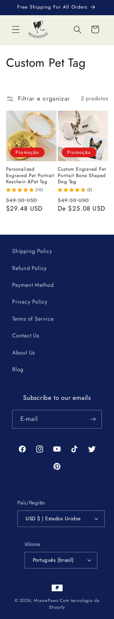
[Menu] (15, 29)
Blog (17, 369)
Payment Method (33, 285)
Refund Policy (29, 268)
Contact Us (25, 336)
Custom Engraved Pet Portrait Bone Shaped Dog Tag (82, 175)
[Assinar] (93, 419)
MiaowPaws (46, 600)
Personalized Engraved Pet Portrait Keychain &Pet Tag (30, 175)
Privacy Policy (29, 302)
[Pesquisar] (77, 29)
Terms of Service (33, 319)
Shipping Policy (32, 251)
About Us (23, 353)
